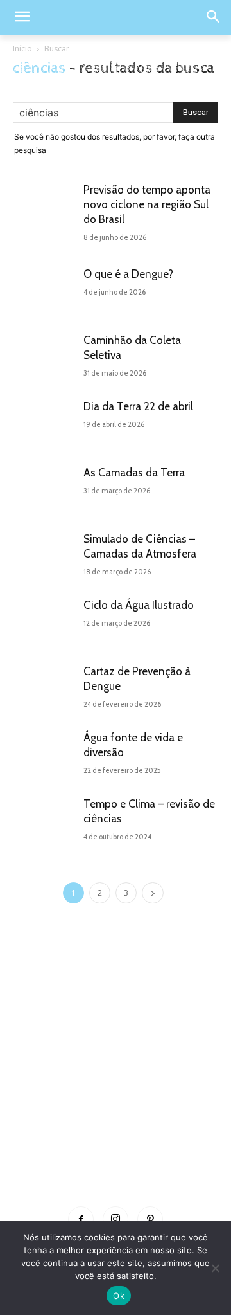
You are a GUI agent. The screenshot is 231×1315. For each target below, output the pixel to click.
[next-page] (153, 892)
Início (22, 48)
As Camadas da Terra (134, 472)
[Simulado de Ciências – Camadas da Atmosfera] (45, 555)
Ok (118, 1296)
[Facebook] (81, 1219)
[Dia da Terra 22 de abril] (45, 422)
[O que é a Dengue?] (45, 290)
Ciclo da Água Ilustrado (138, 605)
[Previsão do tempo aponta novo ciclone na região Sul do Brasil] (45, 206)
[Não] (215, 1268)
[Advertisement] (115, 1074)
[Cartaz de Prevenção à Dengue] (45, 687)
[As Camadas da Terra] (45, 489)
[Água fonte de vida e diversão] (45, 753)
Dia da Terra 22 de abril (138, 406)
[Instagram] (115, 1219)
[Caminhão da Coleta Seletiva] (45, 356)
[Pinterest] (150, 1219)
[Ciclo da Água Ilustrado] (45, 621)
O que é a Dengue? (128, 274)
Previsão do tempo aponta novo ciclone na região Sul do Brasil (146, 204)
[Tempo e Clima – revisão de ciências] (45, 820)
